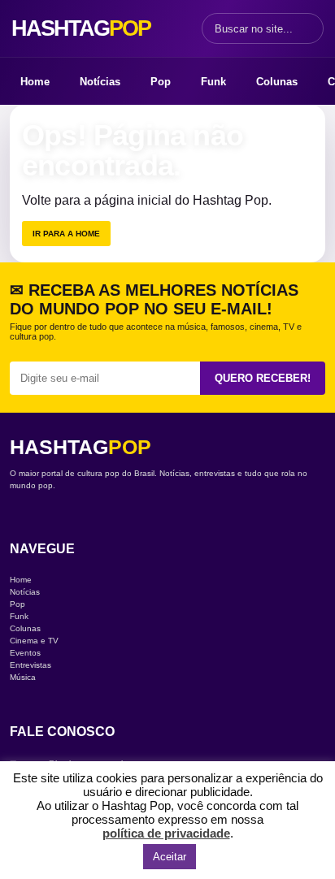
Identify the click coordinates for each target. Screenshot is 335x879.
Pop (160, 82)
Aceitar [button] (169, 857)
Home (35, 82)
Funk (213, 82)
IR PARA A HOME (66, 233)
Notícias (100, 82)
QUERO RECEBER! (263, 378)
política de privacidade (166, 833)
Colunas (277, 82)
